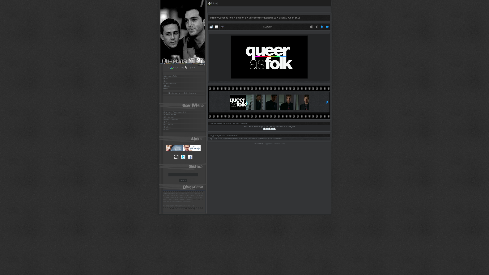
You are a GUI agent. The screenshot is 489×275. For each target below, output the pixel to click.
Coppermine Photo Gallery (274, 144)
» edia (166, 86)
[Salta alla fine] (327, 26)
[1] (264, 129)
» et (165, 81)
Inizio (214, 3)
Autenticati (252, 139)
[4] (272, 129)
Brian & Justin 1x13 (289, 17)
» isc (165, 88)
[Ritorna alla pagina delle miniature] (211, 26)
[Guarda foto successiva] (322, 26)
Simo (200, 209)
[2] (267, 129)
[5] (274, 129)
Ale (181, 209)
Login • (191, 67)
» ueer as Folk (170, 76)
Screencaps (255, 17)
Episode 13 (270, 17)
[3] (269, 129)
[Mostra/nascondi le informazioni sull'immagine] (216, 26)
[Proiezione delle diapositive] (222, 26)
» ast (165, 79)
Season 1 (241, 17)
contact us (198, 199)
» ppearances (169, 83)
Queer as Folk (225, 17)
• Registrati (175, 67)
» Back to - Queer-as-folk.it (174, 112)
